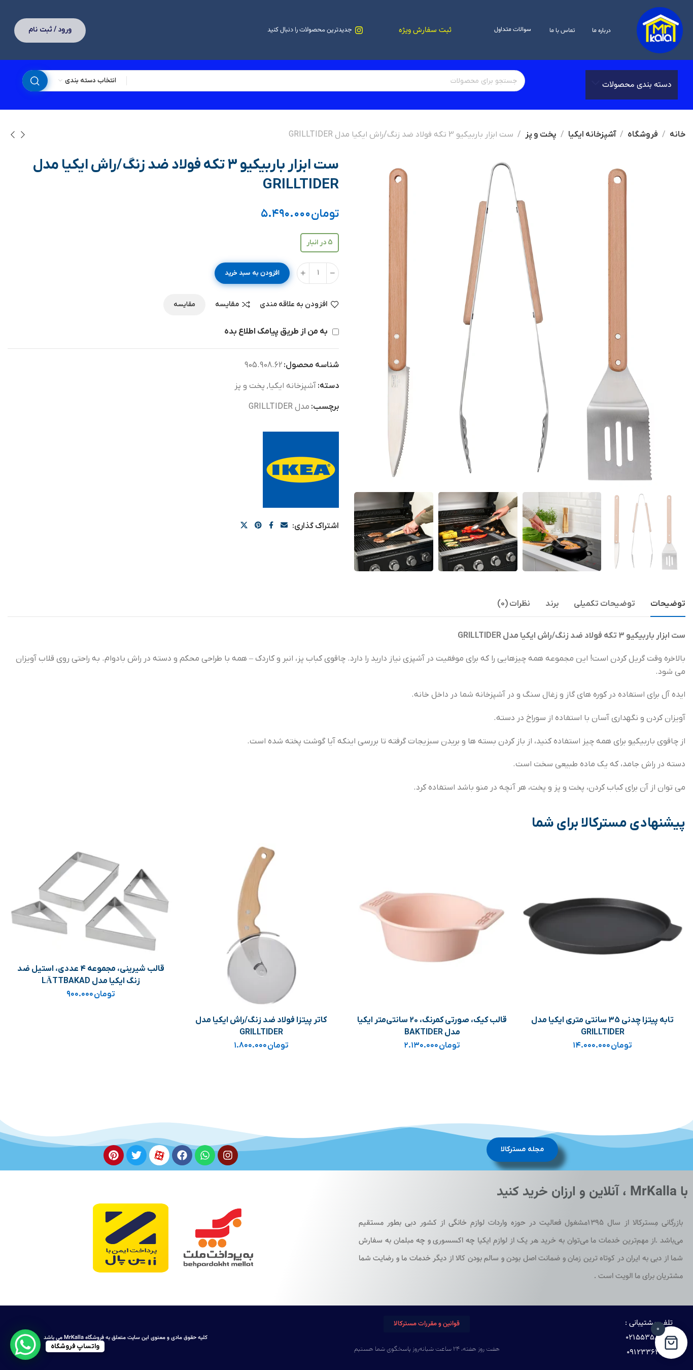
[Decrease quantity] (332, 273)
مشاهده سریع (538, 909)
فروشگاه (643, 134)
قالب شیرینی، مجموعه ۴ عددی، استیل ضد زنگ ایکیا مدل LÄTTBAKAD (90, 975)
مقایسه (227, 304)
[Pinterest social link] (258, 526)
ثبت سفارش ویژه (425, 30)
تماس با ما (561, 30)
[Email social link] (284, 526)
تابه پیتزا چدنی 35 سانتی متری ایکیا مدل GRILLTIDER (602, 1026)
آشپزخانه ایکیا (592, 134)
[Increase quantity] (303, 273)
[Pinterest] (113, 1155)
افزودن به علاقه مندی (294, 304)
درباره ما (601, 30)
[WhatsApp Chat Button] (25, 1344)
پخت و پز (541, 134)
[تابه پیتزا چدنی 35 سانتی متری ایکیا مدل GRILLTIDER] (602, 926)
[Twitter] (136, 1155)
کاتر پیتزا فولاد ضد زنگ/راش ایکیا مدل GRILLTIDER (261, 1026)
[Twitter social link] (244, 526)
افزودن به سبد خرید (252, 273)
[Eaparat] (159, 1155)
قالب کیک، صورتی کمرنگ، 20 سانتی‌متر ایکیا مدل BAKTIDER (432, 1026)
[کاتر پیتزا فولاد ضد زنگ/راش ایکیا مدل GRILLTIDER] (261, 926)
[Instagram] (228, 1155)
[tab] (668, 604)
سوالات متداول (512, 29)
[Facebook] (182, 1155)
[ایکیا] (301, 470)
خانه (677, 134)
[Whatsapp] (205, 1155)
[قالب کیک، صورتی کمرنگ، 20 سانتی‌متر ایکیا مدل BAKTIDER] (432, 926)
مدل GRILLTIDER (279, 407)
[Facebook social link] (271, 526)
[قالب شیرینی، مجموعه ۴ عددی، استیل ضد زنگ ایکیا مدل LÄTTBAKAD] (91, 900)
